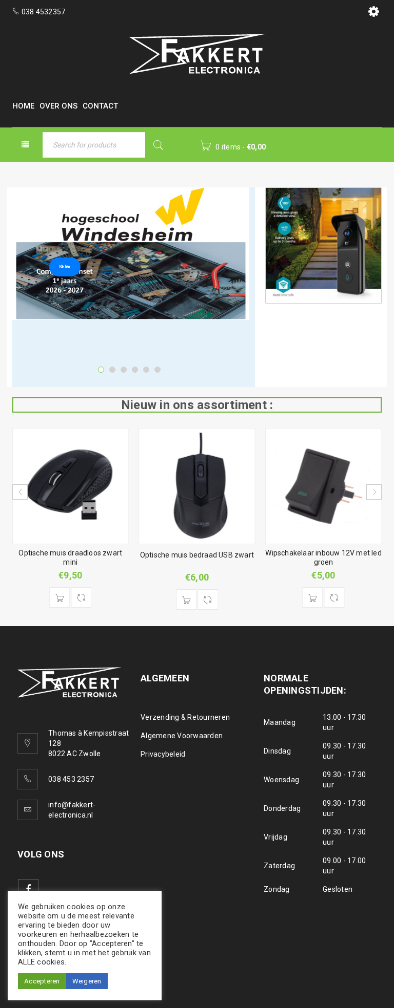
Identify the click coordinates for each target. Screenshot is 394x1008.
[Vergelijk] (81, 597)
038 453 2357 (71, 779)
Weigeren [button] (87, 981)
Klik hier (65, 267)
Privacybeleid (163, 754)
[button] (59, 597)
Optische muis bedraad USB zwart (197, 555)
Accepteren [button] (42, 981)
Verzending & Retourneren (185, 717)
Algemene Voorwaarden (182, 736)
